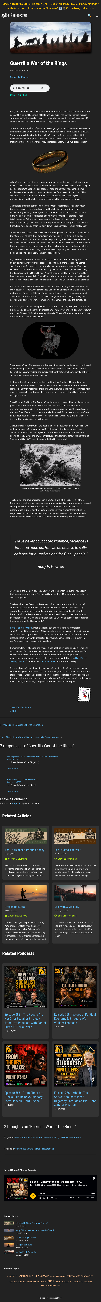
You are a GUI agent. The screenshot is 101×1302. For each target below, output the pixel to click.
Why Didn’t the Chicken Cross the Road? (35, 1230)
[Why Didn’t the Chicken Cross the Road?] (9, 1231)
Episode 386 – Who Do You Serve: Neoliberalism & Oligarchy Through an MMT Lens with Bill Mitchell (75, 1098)
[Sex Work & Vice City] (9, 1252)
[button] (89, 16)
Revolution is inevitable (21, 627)
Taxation (44, 1285)
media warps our (48, 661)
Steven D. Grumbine (17, 858)
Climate (52, 1276)
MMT (51, 1281)
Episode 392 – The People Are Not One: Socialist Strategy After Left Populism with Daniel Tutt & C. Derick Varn (25, 1020)
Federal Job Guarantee (80, 1276)
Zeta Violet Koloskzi (19, 77)
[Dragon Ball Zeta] (9, 1245)
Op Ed (13, 710)
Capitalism (26, 1275)
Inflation (41, 1281)
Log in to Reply (12, 768)
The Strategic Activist (67, 850)
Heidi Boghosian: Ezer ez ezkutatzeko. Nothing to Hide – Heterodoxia (32, 757)
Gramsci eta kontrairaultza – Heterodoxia (22, 779)
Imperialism (31, 1282)
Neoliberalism (63, 1281)
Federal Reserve (17, 1281)
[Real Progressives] (14, 16)
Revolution (25, 707)
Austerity (12, 1276)
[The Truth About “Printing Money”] (9, 1223)
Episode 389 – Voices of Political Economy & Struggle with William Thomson (75, 1018)
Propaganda (77, 1282)
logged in (16, 803)
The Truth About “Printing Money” (25, 850)
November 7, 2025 (13, 759)
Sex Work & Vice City (66, 906)
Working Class (55, 1286)
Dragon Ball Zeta (15, 906)
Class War (14, 707)
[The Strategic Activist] (9, 1238)
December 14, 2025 (14, 782)
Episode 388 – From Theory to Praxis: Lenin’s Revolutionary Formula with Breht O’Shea (23, 1096)
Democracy (61, 1276)
